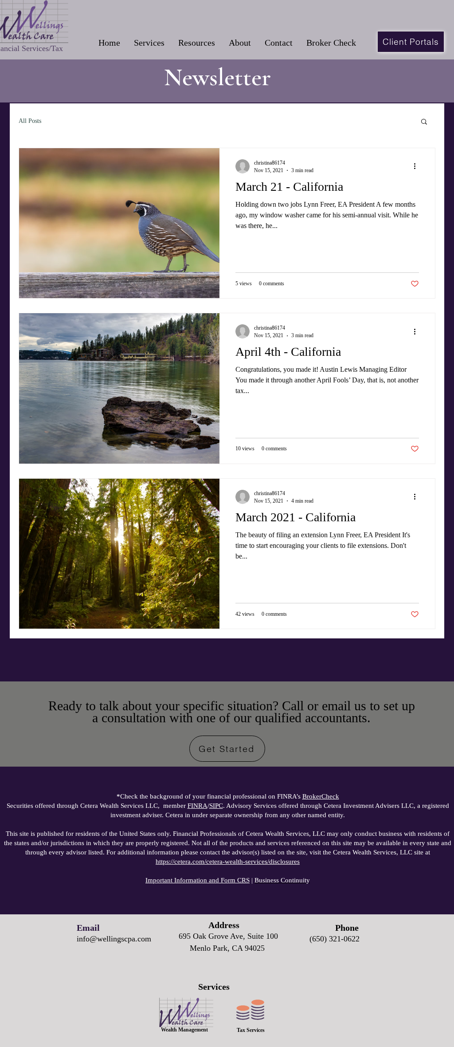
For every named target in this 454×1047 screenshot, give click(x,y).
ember (178, 805)
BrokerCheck (320, 796)
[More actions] (417, 166)
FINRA (197, 805)
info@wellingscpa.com (114, 938)
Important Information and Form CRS (197, 880)
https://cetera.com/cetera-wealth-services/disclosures (228, 861)
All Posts (30, 121)
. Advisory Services (243, 805)
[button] (149, 43)
